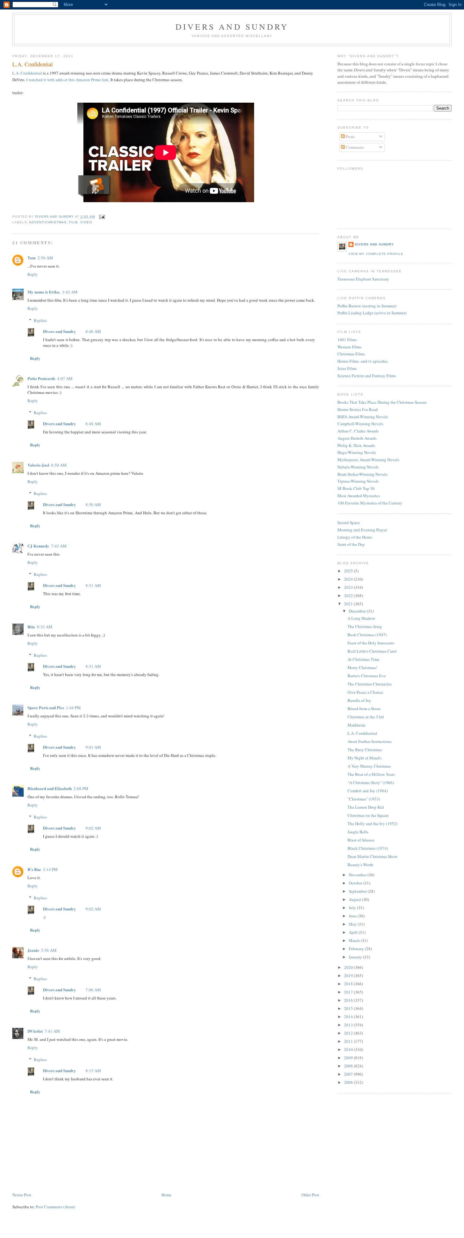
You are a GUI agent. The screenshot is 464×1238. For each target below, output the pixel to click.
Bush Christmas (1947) (367, 634)
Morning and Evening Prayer (362, 530)
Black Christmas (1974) (368, 848)
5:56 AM (49, 950)
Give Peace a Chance (365, 692)
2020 (349, 967)
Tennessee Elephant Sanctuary (363, 279)
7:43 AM (59, 546)
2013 (349, 1025)
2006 (349, 1082)
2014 (349, 1016)
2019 (349, 975)
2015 (349, 1008)
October (356, 883)
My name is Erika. (43, 292)
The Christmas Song (365, 626)
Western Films (349, 347)
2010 (349, 1049)
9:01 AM (93, 747)
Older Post (310, 1195)
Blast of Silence (361, 840)
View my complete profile (375, 254)
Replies (40, 320)
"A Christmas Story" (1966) (371, 782)
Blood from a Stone (364, 708)
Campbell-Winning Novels (360, 423)
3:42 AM (70, 292)
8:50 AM (93, 504)
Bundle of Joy (359, 700)
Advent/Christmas (48, 222)
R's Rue (34, 869)
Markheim (356, 725)
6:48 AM (93, 423)
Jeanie (33, 950)
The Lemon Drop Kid (366, 807)
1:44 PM (73, 707)
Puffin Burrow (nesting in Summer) (366, 306)
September (358, 891)
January (356, 957)
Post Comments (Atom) (55, 1207)
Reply (32, 274)
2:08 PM (81, 788)
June (353, 916)
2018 (349, 984)
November (358, 875)
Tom (31, 258)
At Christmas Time (363, 659)
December (358, 611)
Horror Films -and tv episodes (362, 361)
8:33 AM (44, 627)
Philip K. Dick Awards (356, 445)
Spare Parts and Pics (45, 707)
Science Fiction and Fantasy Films (366, 375)
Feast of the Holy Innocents (371, 643)
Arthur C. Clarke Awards (358, 431)
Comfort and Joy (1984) (368, 791)
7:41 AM (52, 1031)
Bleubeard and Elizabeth (49, 788)
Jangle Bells (358, 832)
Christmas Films (351, 354)
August (355, 899)
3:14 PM (50, 869)
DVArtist (35, 1031)
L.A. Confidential (27, 73)
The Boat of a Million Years (371, 774)
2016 (349, 1000)
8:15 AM (93, 1070)
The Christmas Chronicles (370, 684)
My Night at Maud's (365, 758)
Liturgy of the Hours (354, 537)
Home (166, 1195)
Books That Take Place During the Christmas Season (382, 402)
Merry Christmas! (362, 667)
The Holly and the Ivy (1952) (372, 823)
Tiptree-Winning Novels (358, 481)
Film (73, 222)
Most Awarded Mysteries (358, 495)
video (86, 222)
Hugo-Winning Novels (356, 452)
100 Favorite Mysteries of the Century (369, 503)
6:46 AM (93, 331)
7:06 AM (93, 990)
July (353, 907)
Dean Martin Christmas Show (372, 856)
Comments (354, 147)
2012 (349, 1033)
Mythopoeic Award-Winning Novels (368, 459)
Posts (349, 136)
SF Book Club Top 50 (356, 488)
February (357, 948)
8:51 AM (93, 585)
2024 (349, 579)
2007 (349, 1074)
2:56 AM (45, 258)
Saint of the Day (351, 544)
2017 (349, 992)
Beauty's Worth (360, 864)
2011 (349, 1041)
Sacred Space (348, 522)
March (355, 940)
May (353, 924)
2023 (349, 587)
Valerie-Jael (38, 465)
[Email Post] (101, 216)
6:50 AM (59, 465)
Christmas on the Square (368, 815)
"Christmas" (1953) (364, 799)
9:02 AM (93, 828)
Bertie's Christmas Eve (367, 676)
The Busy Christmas (365, 749)
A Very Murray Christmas (369, 766)
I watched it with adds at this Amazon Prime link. (68, 79)
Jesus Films (347, 368)
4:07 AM (65, 378)
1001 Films (347, 339)
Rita (31, 627)
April (354, 932)
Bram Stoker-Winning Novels (362, 474)
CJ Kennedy (38, 546)
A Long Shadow (361, 618)
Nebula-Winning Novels (358, 467)
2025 (349, 571)
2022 (349, 595)
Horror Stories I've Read (357, 409)
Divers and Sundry (232, 26)
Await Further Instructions (370, 741)
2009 (349, 1057)
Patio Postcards (41, 378)
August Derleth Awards (357, 438)
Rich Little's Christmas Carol (372, 651)
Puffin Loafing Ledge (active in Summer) (372, 313)
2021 (349, 604)
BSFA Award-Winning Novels (362, 417)
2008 (349, 1066)
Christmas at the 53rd (366, 717)
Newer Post (21, 1195)
